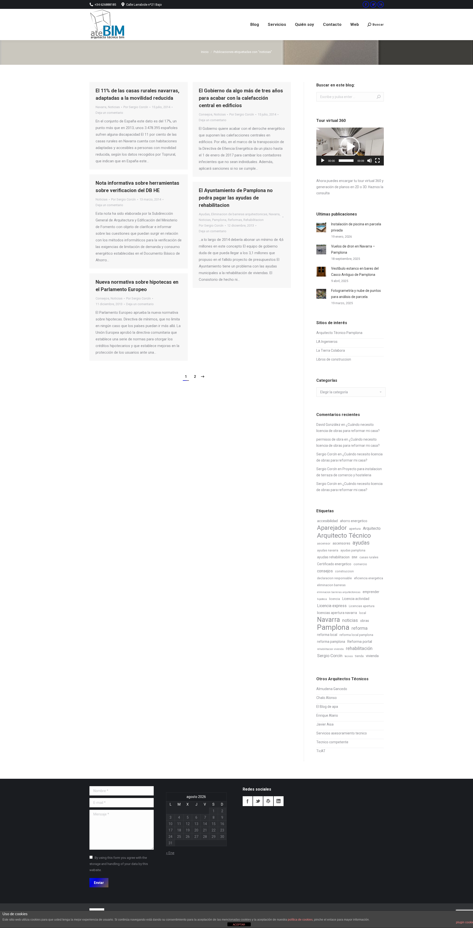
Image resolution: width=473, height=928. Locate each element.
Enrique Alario (327, 715)
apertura (355, 528)
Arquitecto (372, 528)
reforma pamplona (331, 642)
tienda (359, 656)
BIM (354, 557)
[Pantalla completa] (377, 160)
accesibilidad (327, 521)
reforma (360, 628)
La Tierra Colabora (330, 350)
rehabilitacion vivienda (330, 649)
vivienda (372, 656)
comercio (360, 564)
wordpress (268, 801)
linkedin (279, 801)
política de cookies (300, 919)
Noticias (114, 107)
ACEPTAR (239, 924)
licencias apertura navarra (337, 613)
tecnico (349, 656)
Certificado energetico (334, 564)
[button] (350, 146)
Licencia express (332, 605)
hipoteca (322, 599)
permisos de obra (329, 439)
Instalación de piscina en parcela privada (356, 227)
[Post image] (321, 227)
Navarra (101, 107)
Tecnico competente (332, 742)
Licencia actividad (355, 599)
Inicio (205, 52)
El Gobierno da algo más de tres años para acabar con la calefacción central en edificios (241, 98)
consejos (325, 571)
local (362, 613)
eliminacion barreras (331, 585)
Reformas (235, 220)
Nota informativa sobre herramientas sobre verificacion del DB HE (137, 186)
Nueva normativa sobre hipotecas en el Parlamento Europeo (137, 285)
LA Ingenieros (327, 342)
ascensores (341, 543)
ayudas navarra (327, 550)
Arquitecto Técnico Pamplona (339, 333)
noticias (350, 620)
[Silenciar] (369, 160)
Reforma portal (359, 641)
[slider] (346, 160)
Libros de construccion (333, 359)
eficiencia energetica (368, 578)
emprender (371, 592)
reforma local (327, 635)
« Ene (170, 853)
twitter (258, 801)
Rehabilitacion (253, 220)
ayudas (361, 543)
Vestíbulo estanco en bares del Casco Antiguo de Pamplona (355, 271)
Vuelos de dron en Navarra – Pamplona (353, 249)
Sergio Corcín (326, 454)
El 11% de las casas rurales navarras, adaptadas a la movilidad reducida (137, 94)
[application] (350, 147)
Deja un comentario (109, 113)
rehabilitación (359, 648)
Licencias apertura (361, 606)
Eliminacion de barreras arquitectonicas (239, 214)
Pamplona (219, 220)
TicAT (320, 751)
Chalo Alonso (326, 698)
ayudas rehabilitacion (333, 557)
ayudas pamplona (352, 550)
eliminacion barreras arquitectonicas (338, 592)
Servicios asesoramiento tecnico (341, 733)
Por (135, 107)
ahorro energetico (353, 521)
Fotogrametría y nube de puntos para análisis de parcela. (356, 294)
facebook (248, 801)
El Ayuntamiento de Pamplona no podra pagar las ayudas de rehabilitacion (236, 197)
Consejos (205, 114)
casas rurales (368, 557)
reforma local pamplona (356, 635)
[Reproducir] (322, 160)
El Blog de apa (327, 707)
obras (364, 621)
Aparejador (332, 528)
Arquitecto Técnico (344, 535)
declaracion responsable (334, 578)
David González (328, 425)
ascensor (323, 543)
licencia (334, 599)
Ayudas (204, 214)
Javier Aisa (325, 724)
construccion (344, 571)
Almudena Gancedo (331, 689)
